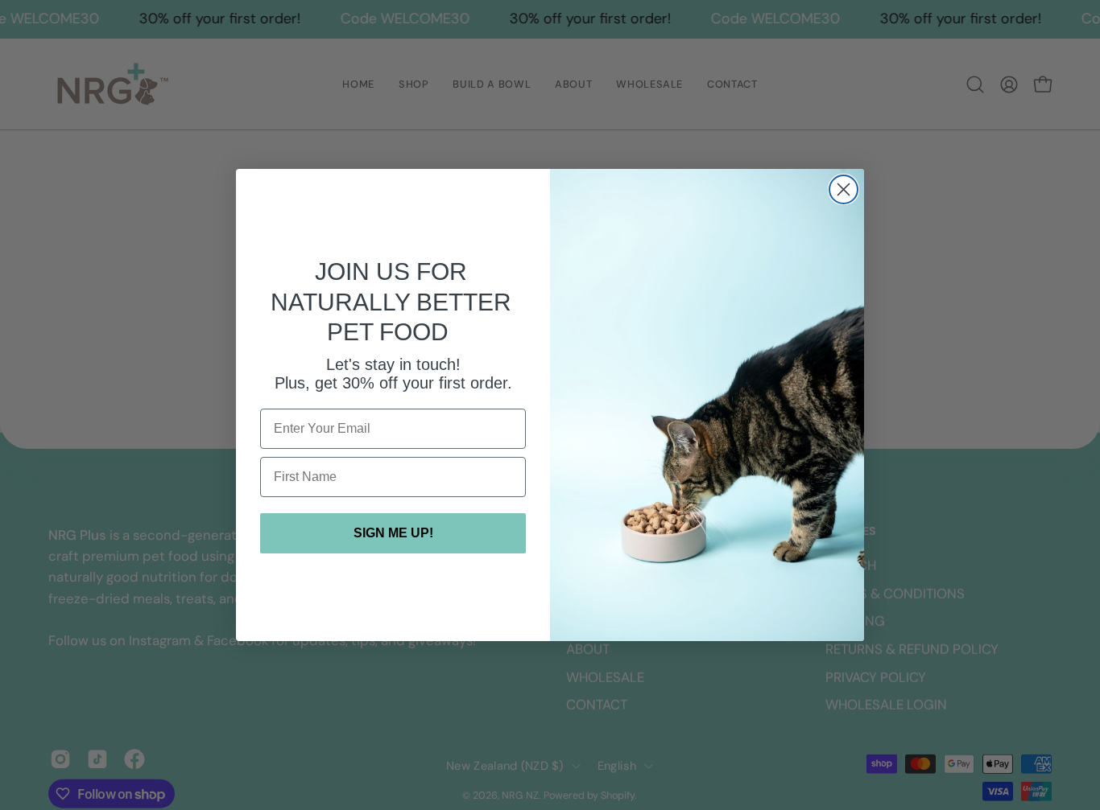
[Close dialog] (843, 189)
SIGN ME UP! (393, 533)
